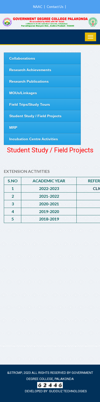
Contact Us (55, 7)
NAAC (38, 7)
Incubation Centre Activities (33, 139)
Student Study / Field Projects (35, 116)
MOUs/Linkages (23, 93)
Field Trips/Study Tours (29, 104)
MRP (13, 127)
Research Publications (29, 81)
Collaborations (22, 58)
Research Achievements (30, 70)
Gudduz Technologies (68, 391)
